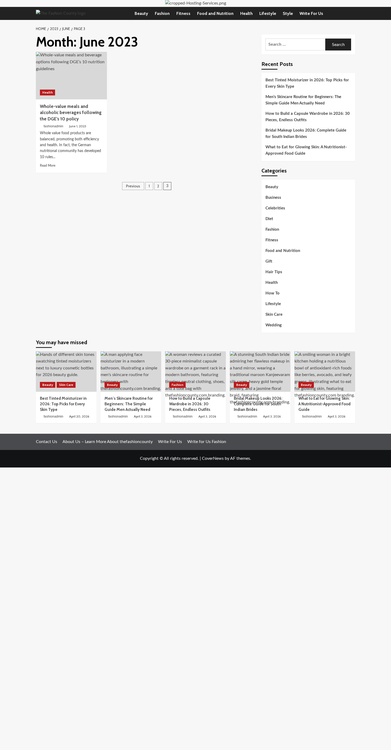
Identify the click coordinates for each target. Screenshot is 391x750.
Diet (269, 219)
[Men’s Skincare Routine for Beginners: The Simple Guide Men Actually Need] (131, 371)
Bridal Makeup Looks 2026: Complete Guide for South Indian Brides (305, 133)
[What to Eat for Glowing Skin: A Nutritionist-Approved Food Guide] (324, 371)
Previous (133, 186)
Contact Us (46, 442)
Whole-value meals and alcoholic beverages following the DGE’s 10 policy (71, 113)
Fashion (162, 13)
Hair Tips (273, 272)
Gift (268, 261)
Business (273, 198)
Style (288, 13)
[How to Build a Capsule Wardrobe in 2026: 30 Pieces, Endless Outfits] (195, 371)
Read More (47, 165)
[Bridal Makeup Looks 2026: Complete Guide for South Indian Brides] (260, 371)
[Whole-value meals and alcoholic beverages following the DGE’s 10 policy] (71, 75)
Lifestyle (267, 13)
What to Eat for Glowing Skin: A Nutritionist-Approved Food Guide (306, 150)
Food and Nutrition (215, 13)
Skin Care (273, 315)
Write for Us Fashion (206, 442)
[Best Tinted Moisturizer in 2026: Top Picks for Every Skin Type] (66, 371)
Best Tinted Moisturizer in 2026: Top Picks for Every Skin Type (307, 83)
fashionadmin (53, 126)
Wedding (273, 325)
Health (246, 13)
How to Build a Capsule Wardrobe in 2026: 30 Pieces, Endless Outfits (307, 117)
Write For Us (311, 13)
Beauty (141, 13)
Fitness (183, 13)
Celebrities (275, 208)
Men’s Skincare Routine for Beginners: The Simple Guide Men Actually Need (303, 100)
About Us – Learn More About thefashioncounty (108, 442)
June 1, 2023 (77, 126)
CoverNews (213, 458)
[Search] (351, 13)
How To (272, 293)
